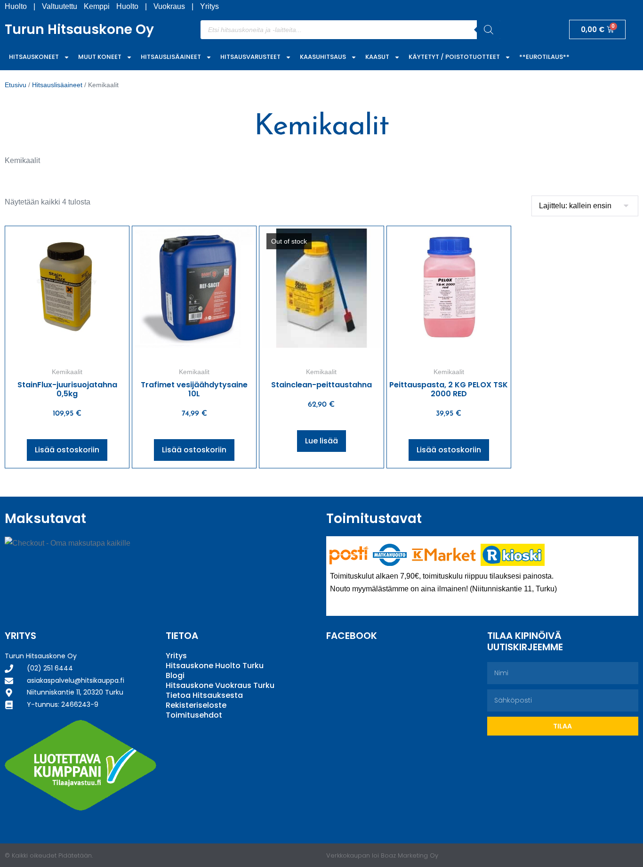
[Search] (488, 29)
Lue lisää (321, 440)
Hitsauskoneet (34, 56)
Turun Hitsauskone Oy (79, 29)
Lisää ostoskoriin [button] (67, 449)
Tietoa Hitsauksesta (204, 695)
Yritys (209, 6)
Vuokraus (169, 6)
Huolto (16, 6)
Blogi (175, 675)
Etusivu (15, 85)
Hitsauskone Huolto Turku (215, 666)
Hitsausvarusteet (250, 56)
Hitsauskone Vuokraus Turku (220, 685)
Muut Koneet (99, 56)
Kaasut (377, 56)
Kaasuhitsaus (323, 56)
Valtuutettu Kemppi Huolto (90, 6)
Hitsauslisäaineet (171, 56)
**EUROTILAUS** (544, 56)
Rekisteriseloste (196, 705)
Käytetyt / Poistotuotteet (454, 56)
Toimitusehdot (194, 715)
